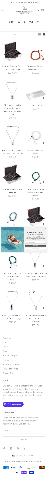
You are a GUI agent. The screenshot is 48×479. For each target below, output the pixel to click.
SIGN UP (35, 245)
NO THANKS (35, 248)
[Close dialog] (46, 228)
